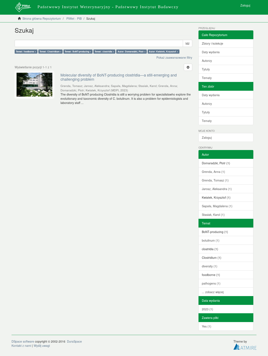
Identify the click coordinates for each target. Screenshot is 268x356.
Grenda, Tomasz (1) (215, 180)
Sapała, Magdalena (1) (217, 206)
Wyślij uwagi (42, 345)
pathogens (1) (211, 283)
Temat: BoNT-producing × (78, 51)
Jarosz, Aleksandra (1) (217, 189)
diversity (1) (209, 266)
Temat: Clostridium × (50, 51)
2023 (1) (207, 309)
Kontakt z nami (21, 345)
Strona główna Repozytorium (41, 18)
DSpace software (23, 341)
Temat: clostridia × (104, 51)
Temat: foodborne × (26, 51)
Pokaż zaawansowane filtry (174, 57)
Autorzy (207, 60)
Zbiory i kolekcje (212, 43)
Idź (187, 43)
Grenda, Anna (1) (213, 172)
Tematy (207, 78)
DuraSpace (74, 341)
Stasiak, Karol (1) (213, 214)
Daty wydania (211, 52)
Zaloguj (207, 137)
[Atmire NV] (244, 346)
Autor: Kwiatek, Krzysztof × (163, 51)
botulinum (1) (210, 240)
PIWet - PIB (74, 18)
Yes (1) (206, 326)
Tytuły (206, 69)
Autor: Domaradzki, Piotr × (132, 51)
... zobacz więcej (213, 292)
